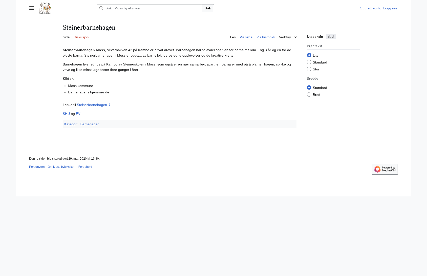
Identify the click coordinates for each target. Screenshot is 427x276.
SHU (66, 114)
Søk (208, 8)
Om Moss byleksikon (61, 167)
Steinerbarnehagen (92, 105)
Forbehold (85, 167)
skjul (331, 36)
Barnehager (89, 124)
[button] (32, 8)
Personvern (37, 167)
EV (78, 114)
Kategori (70, 124)
